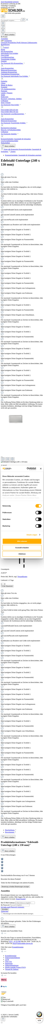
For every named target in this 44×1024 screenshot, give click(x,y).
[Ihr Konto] (3, 30)
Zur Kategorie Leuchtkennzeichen (12, 114)
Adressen (24, 43)
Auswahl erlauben (22, 547)
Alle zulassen (22, 541)
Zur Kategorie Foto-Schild (10, 105)
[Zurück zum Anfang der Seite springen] (3, 1019)
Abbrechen (4, 911)
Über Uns (8, 961)
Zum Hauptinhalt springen (10, 2)
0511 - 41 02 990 (15, 941)
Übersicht (4, 43)
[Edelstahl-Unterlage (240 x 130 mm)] (16, 419)
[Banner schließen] (41, 468)
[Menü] (3, 16)
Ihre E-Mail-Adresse (8, 903)
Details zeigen (32, 535)
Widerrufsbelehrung (11, 965)
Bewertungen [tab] (10, 832)
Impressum (8, 963)
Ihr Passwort (5, 905)
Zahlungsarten (32, 43)
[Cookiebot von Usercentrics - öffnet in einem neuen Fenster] (27, 468)
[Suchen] (23, 20)
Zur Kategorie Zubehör (9, 134)
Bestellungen (5, 44)
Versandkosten (22, 576)
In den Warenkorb (7, 586)
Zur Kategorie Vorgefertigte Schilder (13, 123)
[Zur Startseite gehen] (13, 13)
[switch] (38, 512)
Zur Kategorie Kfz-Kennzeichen (12, 63)
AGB (7, 960)
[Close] (2, 1022)
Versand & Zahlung (11, 969)
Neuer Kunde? (21, 899)
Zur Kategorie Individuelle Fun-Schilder (14, 76)
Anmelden (4, 39)
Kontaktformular (17, 947)
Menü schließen (10, 35)
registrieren (8, 41)
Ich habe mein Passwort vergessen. (12, 907)
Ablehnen (22, 554)
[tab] (11, 830)
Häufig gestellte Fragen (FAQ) (15, 967)
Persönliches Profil (14, 43)
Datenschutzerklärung (12, 958)
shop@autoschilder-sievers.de (23, 943)
